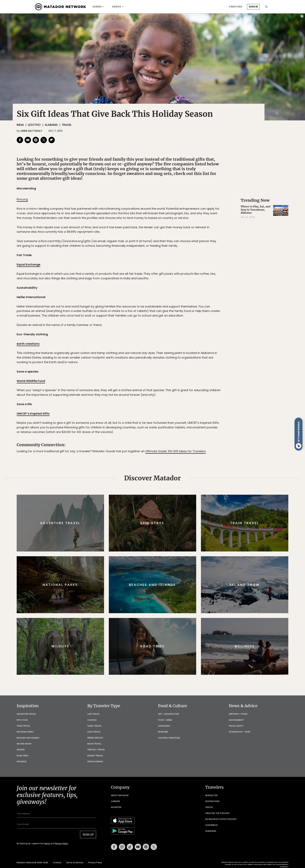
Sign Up (184, 447)
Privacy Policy (171, 455)
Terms (157, 455)
